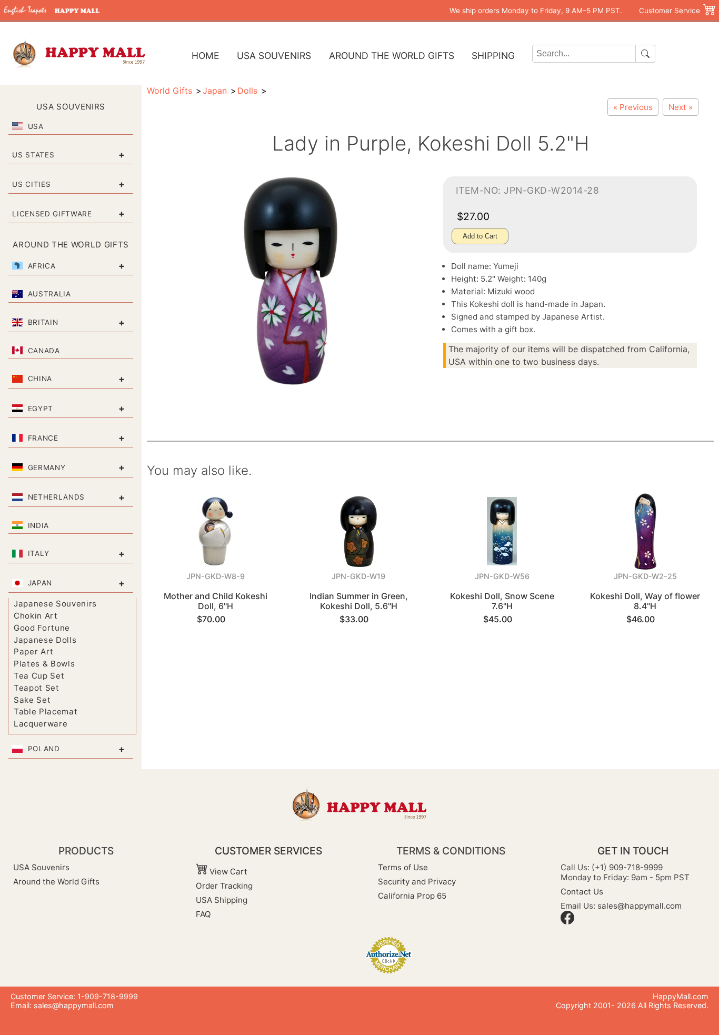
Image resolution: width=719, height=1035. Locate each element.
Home (205, 55)
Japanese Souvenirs (55, 604)
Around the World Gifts (391, 55)
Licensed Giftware (52, 214)
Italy (38, 553)
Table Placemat (45, 711)
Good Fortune (42, 628)
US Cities (31, 184)
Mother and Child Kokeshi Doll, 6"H (215, 601)
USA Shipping (221, 900)
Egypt (40, 408)
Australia (49, 294)
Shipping (493, 55)
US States (33, 155)
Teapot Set (36, 688)
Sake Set (32, 700)
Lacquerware (40, 724)
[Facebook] (567, 922)
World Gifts (169, 90)
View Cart (227, 872)
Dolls (247, 90)
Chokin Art (36, 616)
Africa (42, 266)
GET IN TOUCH (632, 850)
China (40, 378)
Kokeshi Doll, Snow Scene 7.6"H (502, 601)
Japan (40, 583)
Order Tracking (224, 886)
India (38, 525)
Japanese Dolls (45, 640)
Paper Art (34, 651)
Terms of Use (403, 867)
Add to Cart (480, 236)
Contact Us (582, 892)
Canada (44, 350)
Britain (43, 322)
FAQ (203, 914)
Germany (47, 467)
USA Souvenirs (274, 55)
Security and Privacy (417, 882)
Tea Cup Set (39, 676)
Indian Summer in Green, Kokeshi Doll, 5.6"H (358, 601)
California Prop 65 (412, 896)
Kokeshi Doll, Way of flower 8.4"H (645, 601)
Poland (44, 748)
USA (36, 126)
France (43, 438)
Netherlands (56, 497)
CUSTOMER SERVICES (268, 850)
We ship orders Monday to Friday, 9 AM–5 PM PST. (536, 10)
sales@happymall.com (639, 906)
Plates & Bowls (44, 664)
